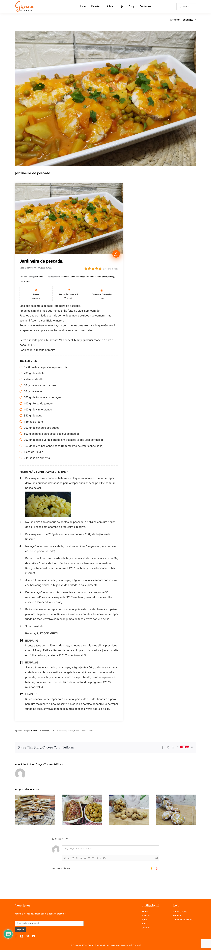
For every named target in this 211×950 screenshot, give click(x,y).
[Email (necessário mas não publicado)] (192, 747)
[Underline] (73, 857)
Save (186, 747)
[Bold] (65, 857)
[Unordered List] (85, 857)
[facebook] (16, 936)
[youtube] (33, 936)
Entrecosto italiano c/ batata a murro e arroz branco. (82, 802)
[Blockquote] (89, 857)
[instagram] (21, 936)
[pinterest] (27, 936)
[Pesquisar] (186, 6)
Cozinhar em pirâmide (64, 730)
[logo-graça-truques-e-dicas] (25, 2)
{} (101, 857)
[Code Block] (93, 857)
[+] (104, 857)
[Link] (97, 857)
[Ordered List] (81, 857)
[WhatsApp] (178, 747)
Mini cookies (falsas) (129, 806)
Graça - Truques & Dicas (27, 730)
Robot (76, 730)
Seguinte (188, 20)
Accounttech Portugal (131, 945)
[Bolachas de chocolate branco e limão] (176, 809)
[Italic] (69, 857)
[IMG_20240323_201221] (105, 98)
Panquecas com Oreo (35, 806)
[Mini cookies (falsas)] (129, 809)
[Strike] (77, 857)
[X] (168, 747)
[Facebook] (162, 747)
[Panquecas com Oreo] (35, 809)
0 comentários (87, 730)
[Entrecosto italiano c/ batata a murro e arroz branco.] (82, 809)
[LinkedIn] (173, 747)
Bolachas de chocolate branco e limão (176, 804)
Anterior (175, 20)
